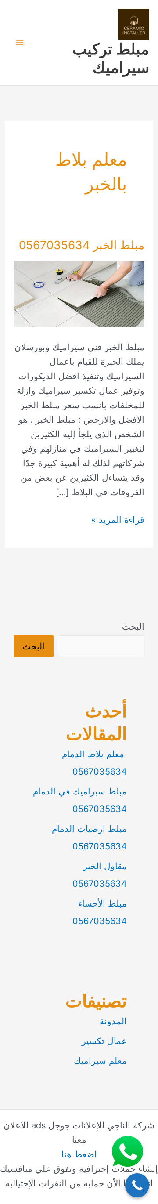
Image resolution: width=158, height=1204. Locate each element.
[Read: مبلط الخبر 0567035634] (79, 293)
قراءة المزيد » (117, 520)
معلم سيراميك (100, 1060)
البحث (133, 626)
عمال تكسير (104, 1041)
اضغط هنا (79, 1154)
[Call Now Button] (137, 1185)
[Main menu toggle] (20, 43)
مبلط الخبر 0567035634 (81, 245)
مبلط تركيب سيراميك (110, 58)
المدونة (113, 1021)
